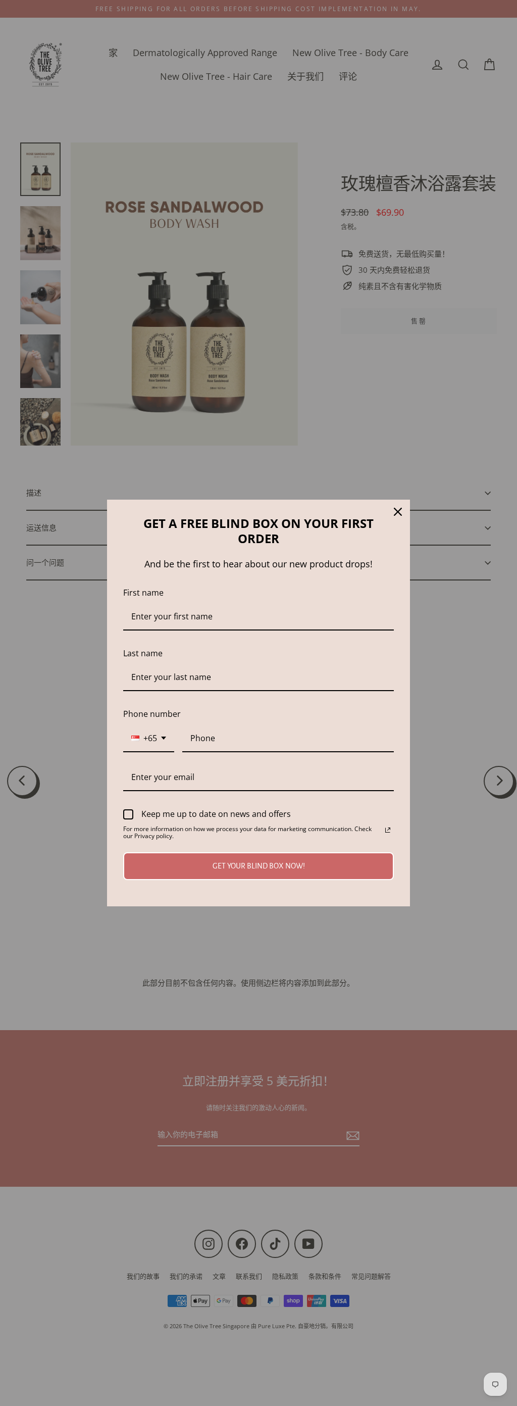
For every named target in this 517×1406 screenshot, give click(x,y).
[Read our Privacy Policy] (388, 830)
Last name (143, 653)
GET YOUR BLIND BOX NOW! (259, 866)
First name (143, 592)
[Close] (398, 512)
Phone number (152, 713)
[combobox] (148, 738)
